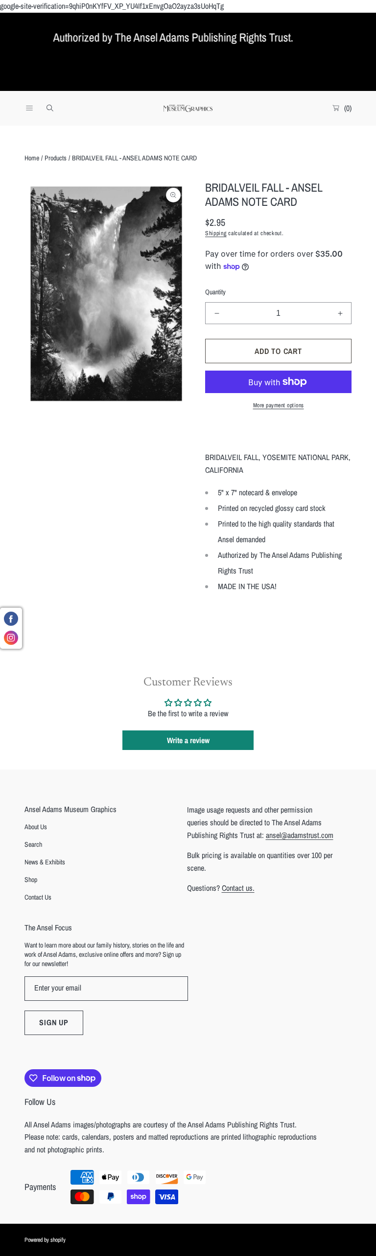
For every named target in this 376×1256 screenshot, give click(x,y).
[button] (29, 108)
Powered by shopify (45, 1240)
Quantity (215, 291)
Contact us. (238, 887)
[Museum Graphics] (188, 108)
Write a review (188, 740)
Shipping (216, 233)
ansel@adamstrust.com (299, 835)
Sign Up (54, 1022)
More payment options (278, 405)
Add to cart (278, 351)
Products (56, 158)
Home (31, 158)
